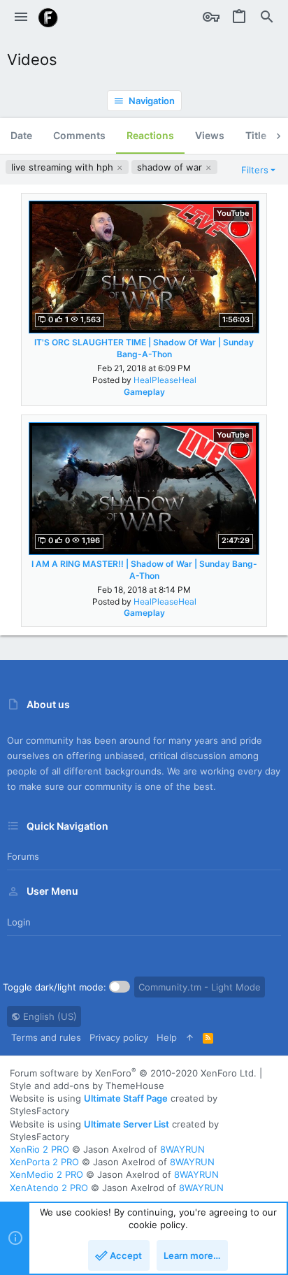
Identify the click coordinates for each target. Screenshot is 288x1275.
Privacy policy (118, 1037)
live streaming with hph (63, 167)
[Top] (190, 1037)
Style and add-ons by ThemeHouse (87, 1085)
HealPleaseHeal (165, 380)
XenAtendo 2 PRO (49, 1187)
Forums (23, 856)
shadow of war (171, 167)
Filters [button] (254, 169)
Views (209, 135)
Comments (79, 135)
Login (19, 922)
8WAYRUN (182, 1149)
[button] (21, 17)
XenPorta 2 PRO (44, 1161)
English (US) (48, 1016)
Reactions (150, 135)
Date (21, 135)
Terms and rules (46, 1037)
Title (255, 135)
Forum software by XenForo (133, 1073)
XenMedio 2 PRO (46, 1174)
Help (167, 1037)
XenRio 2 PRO (39, 1149)
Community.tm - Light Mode (199, 987)
